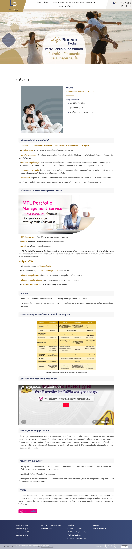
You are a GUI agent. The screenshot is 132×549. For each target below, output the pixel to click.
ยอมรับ (124, 547)
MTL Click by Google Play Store (77, 532)
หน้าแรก (39, 2)
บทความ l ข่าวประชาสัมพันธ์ (51, 525)
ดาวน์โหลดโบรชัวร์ (30, 511)
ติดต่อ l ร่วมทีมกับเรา (65, 6)
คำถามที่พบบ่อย (90, 2)
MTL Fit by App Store (74, 535)
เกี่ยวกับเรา (46, 2)
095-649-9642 (125, 3)
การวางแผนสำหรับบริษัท (23, 532)
